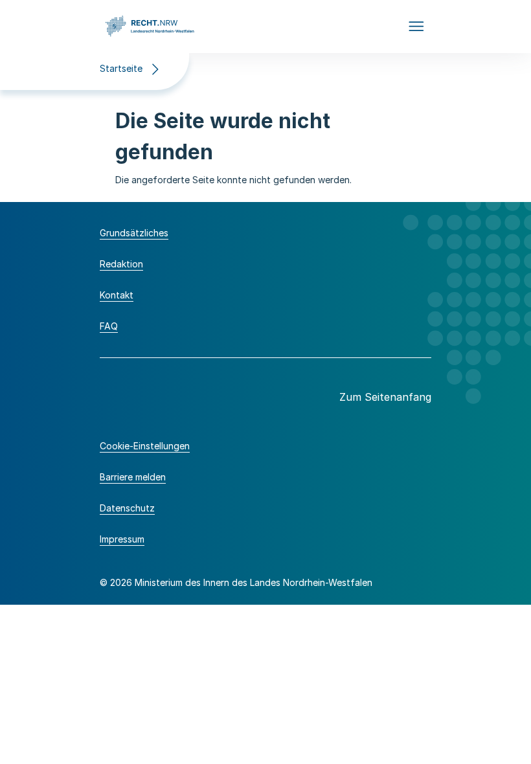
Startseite (121, 68)
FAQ (109, 325)
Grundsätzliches (134, 232)
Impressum (122, 539)
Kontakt (116, 294)
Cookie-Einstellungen (145, 445)
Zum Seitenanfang (385, 396)
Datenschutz (127, 507)
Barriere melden (133, 476)
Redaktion (121, 263)
